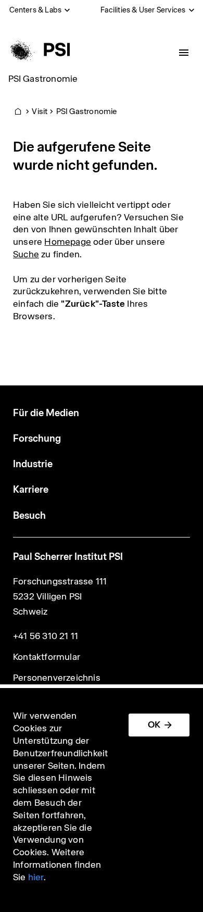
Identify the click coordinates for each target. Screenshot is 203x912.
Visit (39, 111)
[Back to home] (38, 49)
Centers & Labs (35, 10)
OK (154, 724)
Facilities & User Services (142, 10)
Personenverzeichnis (56, 677)
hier (36, 877)
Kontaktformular (46, 657)
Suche (26, 254)
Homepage (67, 241)
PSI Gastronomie (43, 78)
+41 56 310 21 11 (45, 636)
